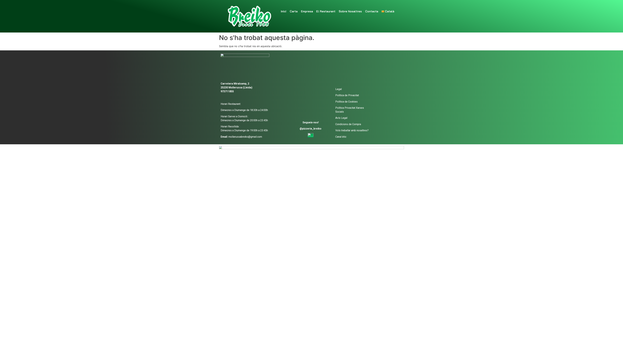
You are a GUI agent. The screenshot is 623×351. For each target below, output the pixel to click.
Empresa (307, 11)
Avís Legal (341, 117)
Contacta (371, 11)
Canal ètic (340, 136)
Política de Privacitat (347, 95)
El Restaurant (325, 11)
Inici (283, 11)
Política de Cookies (346, 101)
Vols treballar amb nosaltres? (352, 130)
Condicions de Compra (348, 124)
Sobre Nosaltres (350, 11)
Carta (294, 11)
